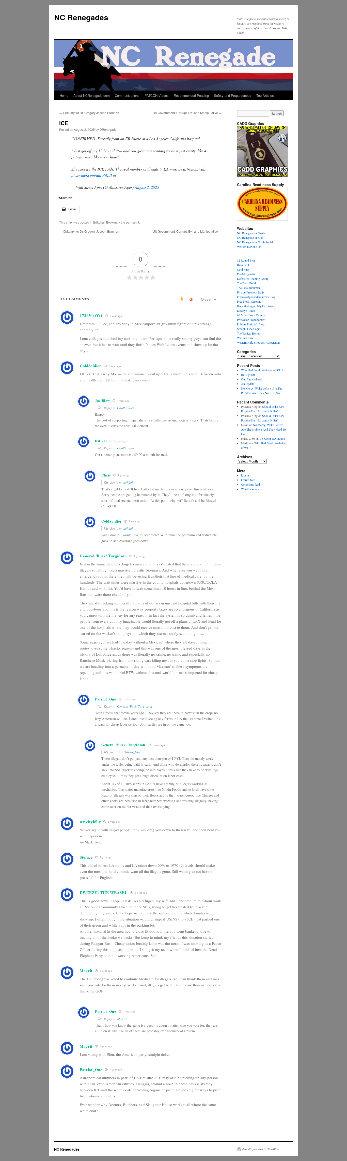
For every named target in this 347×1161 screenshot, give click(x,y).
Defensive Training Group (253, 279)
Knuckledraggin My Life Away (256, 306)
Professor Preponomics (251, 320)
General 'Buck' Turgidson (134, 706)
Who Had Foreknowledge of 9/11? (262, 370)
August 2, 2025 (147, 187)
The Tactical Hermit (248, 333)
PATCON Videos (157, 95)
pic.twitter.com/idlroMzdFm (93, 175)
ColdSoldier (125, 408)
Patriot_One (131, 752)
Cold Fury (243, 269)
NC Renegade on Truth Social (255, 242)
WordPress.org (250, 489)
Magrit (122, 1019)
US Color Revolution (272, 438)
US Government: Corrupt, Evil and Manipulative (187, 112)
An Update (247, 384)
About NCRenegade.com (91, 95)
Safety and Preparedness (232, 95)
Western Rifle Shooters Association (258, 342)
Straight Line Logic (248, 329)
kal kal (128, 482)
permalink (133, 222)
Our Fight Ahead (251, 379)
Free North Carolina (249, 301)
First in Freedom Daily (250, 292)
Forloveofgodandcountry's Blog (256, 297)
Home (64, 95)
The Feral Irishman (248, 288)
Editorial (99, 222)
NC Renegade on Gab (250, 237)
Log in (245, 475)
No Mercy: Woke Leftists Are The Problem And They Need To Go (263, 429)
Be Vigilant (248, 375)
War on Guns (245, 338)
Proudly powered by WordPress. (261, 1149)
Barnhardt (243, 265)
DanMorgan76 (246, 274)
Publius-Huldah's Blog (250, 324)
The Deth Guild (246, 283)
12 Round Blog (246, 260)
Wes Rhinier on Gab (249, 247)
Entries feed (248, 480)
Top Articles (265, 95)
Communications (127, 95)
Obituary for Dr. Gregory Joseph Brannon (89, 112)
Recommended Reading (191, 95)
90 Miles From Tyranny (251, 315)
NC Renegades (81, 17)
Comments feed (250, 484)
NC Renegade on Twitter (252, 233)
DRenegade (108, 129)
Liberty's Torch (246, 310)
